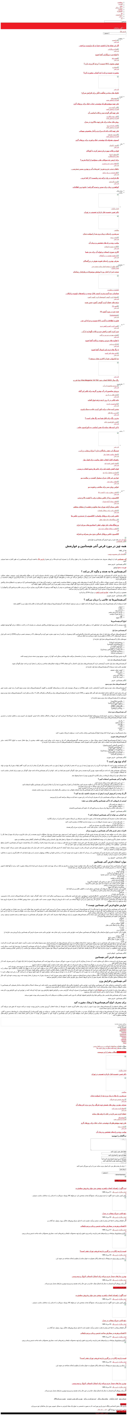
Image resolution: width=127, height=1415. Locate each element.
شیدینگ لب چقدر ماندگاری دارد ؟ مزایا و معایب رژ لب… (98, 451)
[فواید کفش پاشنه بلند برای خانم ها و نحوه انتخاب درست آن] (112, 463)
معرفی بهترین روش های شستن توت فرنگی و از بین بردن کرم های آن (101, 1105)
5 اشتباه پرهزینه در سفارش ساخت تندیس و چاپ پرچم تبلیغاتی (103, 1226)
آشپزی (120, 4)
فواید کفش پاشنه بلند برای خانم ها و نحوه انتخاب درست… (98, 469)
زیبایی (121, 16)
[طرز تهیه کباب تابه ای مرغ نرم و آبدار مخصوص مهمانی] (113, 126)
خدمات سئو (122, 1399)
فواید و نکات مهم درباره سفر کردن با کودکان (102, 151)
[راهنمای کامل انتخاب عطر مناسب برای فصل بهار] (111, 454)
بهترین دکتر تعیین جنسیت (74, 1399)
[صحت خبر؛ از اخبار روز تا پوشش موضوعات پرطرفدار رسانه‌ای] (105, 266)
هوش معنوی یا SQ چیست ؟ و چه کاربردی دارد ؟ (101, 64)
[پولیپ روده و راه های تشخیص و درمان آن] (115, 237)
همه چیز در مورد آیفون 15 (109, 312)
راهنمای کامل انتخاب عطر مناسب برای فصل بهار (101, 460)
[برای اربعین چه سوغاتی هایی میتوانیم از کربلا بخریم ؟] (114, 154)
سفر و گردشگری (113, 156)
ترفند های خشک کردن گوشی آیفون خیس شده (102, 303)
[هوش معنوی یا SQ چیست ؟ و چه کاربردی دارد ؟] (115, 58)
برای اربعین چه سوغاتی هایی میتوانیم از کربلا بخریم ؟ (99, 160)
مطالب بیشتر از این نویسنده (107, 1052)
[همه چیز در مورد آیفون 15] (115, 306)
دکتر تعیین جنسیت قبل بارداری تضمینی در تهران (101, 212)
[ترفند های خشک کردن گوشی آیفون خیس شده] (103, 297)
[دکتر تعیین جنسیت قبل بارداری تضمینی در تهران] (109, 207)
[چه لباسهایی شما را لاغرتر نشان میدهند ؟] (112, 353)
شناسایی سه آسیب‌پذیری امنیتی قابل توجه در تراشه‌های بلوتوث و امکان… (92, 294)
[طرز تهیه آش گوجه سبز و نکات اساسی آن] (114, 107)
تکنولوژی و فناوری (113, 290)
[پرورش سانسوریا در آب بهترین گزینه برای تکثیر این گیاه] (111, 386)
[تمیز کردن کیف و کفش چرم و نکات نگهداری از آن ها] (109, 326)
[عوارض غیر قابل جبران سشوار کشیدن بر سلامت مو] (111, 472)
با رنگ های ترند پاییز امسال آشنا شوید (105, 350)
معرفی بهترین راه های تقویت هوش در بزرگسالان (101, 261)
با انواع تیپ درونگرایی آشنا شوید (107, 55)
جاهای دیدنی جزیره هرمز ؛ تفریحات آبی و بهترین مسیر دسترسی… (95, 169)
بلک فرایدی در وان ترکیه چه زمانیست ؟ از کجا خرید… (100, 178)
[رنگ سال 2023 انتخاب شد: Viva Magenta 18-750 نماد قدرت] (109, 375)
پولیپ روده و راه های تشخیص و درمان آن (104, 243)
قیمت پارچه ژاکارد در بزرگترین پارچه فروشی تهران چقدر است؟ (103, 1251)
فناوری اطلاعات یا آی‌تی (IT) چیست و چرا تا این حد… (99, 321)
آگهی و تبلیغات (118, 28)
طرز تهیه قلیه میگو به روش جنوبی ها (108, 1048)
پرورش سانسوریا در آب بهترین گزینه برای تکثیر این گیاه (99, 391)
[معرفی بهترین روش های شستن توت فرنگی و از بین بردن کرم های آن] (118, 1099)
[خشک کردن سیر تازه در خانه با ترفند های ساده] (119, 1108)
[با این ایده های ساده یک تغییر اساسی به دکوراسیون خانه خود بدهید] (111, 422)
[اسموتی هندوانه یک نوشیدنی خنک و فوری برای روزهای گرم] (113, 135)
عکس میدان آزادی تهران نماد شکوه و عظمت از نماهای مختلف (96, 507)
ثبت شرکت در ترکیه (90, 1399)
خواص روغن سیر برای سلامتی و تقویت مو (103, 487)
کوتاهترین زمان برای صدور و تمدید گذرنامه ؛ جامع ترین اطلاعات (96, 187)
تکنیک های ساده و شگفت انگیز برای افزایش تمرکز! (100, 93)
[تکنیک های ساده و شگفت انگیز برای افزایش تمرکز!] (109, 88)
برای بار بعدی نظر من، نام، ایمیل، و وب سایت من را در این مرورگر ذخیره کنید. (100, 1166)
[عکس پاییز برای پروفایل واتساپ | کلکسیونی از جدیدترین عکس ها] (108, 510)
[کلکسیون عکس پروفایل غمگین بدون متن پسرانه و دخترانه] (108, 529)
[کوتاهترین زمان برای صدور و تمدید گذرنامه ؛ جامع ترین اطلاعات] (114, 182)
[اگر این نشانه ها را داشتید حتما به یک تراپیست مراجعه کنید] (115, 40)
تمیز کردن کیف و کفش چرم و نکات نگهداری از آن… (100, 332)
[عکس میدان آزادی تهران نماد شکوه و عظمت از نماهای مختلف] (110, 501)
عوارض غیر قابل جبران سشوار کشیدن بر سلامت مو (100, 478)
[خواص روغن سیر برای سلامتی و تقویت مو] (113, 481)
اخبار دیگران (115, 209)
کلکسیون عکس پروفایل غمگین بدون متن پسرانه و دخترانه (98, 534)
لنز (122, 18)
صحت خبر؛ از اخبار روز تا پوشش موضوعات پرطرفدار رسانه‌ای (96, 272)
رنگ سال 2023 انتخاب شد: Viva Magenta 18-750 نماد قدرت (96, 380)
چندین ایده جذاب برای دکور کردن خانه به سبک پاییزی (99, 409)
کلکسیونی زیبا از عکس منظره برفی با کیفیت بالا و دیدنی (98, 498)
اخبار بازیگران (113, 1399)
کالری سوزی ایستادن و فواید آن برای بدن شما (102, 252)
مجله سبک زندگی (102, 1399)
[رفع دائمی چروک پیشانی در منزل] (119, 1210)
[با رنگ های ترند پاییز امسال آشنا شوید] (114, 344)
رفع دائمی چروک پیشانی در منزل (114, 1213)
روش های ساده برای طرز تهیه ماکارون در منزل (101, 122)
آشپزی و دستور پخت (112, 100)
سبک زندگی (119, 8)
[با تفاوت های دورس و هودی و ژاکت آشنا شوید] (109, 335)
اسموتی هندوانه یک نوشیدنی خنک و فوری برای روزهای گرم (97, 140)
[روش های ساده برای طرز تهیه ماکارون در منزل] (112, 116)
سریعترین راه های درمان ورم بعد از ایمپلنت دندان (101, 234)
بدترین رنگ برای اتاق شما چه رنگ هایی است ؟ (102, 418)
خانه (125, 540)
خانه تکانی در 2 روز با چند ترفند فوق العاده (103, 400)
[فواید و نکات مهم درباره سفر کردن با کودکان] (114, 145)
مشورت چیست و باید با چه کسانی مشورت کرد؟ (101, 73)
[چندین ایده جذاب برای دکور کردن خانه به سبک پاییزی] (112, 404)
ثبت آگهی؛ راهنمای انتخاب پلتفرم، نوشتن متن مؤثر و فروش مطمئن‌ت (101, 1188)
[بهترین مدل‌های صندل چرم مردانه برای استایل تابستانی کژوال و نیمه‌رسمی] (119, 1273)
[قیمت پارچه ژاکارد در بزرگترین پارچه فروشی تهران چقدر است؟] (119, 1248)
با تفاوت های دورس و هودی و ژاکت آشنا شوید (102, 341)
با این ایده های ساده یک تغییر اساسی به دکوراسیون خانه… (98, 427)
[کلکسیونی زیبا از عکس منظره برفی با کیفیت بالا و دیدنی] (108, 492)
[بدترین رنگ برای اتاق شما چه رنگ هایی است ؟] (113, 413)
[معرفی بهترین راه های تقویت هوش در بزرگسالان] (109, 256)
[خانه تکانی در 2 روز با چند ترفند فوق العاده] (112, 395)
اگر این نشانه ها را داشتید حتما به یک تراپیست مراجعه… (99, 46)
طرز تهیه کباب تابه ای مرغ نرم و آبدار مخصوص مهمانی (99, 131)
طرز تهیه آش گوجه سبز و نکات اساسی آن (103, 113)
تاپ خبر (116, 42)
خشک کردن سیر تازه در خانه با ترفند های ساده (109, 1114)
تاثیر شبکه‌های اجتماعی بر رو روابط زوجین (106, 1046)
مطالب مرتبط (121, 1052)
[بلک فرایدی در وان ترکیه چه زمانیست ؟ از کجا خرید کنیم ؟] (111, 173)
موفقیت (120, 2)
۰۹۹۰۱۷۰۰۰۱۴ (102, 1410)
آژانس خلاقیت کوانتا (102, 1413)
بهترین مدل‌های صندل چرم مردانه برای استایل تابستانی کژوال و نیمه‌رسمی (99, 1276)
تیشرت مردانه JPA (60, 1399)
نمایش (115, 567)
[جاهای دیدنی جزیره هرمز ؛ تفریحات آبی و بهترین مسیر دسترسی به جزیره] (110, 163)
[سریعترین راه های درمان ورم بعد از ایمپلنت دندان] (109, 228)
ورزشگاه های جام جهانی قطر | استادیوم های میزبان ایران (98, 525)
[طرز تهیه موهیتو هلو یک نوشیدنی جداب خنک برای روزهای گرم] (115, 98)
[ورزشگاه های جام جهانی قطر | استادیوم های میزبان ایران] (109, 520)
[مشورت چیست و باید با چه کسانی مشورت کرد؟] (115, 67)
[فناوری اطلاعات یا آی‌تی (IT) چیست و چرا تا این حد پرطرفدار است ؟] (114, 315)
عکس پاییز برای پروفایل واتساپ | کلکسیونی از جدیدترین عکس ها (95, 516)
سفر (121, 6)
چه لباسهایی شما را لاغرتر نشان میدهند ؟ (104, 359)
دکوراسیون (119, 15)
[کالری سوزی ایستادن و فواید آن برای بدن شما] (111, 247)
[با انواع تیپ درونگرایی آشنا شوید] (113, 49)
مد (122, 13)
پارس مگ (115, 1192)
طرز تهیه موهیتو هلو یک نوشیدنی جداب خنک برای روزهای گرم (96, 104)
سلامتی (120, 9)
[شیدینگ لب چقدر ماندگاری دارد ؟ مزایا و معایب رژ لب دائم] (109, 445)
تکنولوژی (120, 11)
